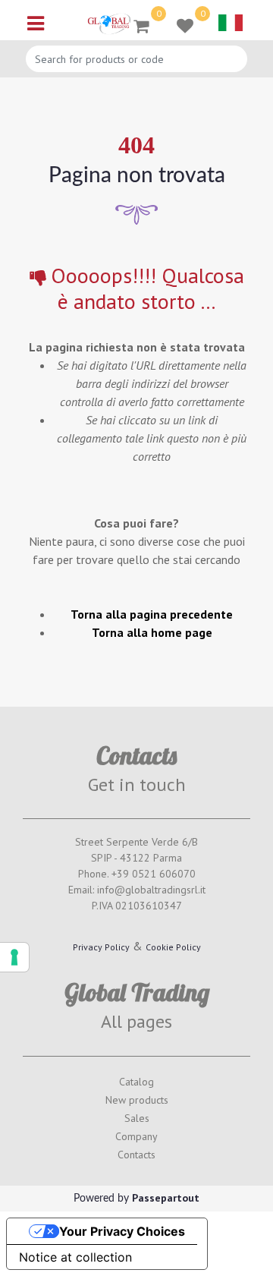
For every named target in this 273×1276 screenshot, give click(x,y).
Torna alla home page (152, 632)
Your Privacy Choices (122, 1231)
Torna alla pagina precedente (152, 614)
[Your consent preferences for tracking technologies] (14, 957)
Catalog (136, 1082)
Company (136, 1136)
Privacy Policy (101, 947)
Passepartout (165, 1198)
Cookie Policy (173, 947)
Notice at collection (75, 1257)
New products (136, 1100)
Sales (136, 1118)
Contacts (136, 1154)
